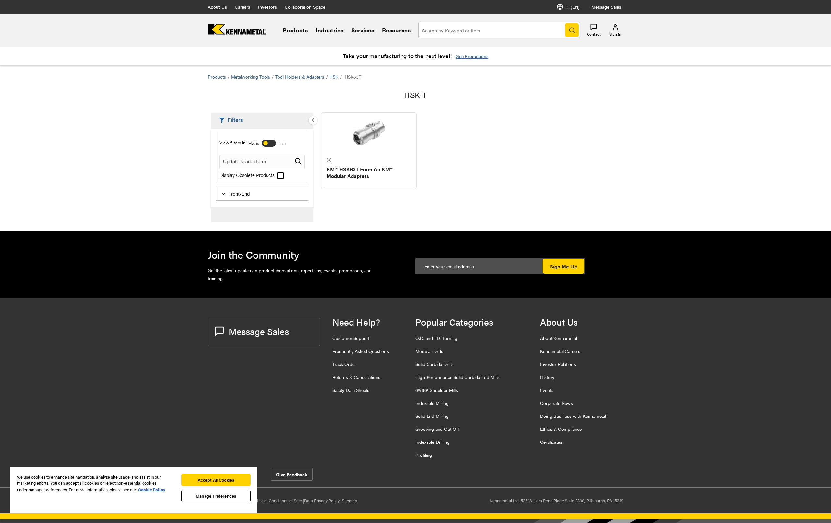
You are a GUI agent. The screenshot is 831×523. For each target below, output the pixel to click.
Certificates (551, 442)
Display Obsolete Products (247, 174)
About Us (217, 7)
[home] (237, 32)
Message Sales (606, 7)
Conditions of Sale (286, 500)
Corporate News (556, 403)
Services (362, 30)
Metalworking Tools (250, 76)
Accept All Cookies (216, 480)
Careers (242, 7)
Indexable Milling (432, 403)
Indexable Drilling (433, 442)
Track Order (344, 364)
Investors (267, 7)
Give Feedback (291, 474)
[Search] (572, 30)
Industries (329, 30)
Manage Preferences (216, 496)
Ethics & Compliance (561, 429)
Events (546, 390)
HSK (333, 76)
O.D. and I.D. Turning (436, 338)
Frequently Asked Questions (360, 351)
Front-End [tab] (239, 193)
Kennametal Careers (560, 351)
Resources (396, 30)
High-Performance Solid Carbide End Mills (458, 377)
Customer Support (350, 338)
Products (295, 30)
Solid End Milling (432, 416)
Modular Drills (429, 351)
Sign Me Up (563, 266)
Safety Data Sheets (350, 390)
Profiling (424, 455)
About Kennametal (558, 338)
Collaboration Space (305, 7)
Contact (594, 34)
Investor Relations (558, 364)
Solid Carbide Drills (434, 364)
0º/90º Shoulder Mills (437, 390)
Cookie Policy (151, 489)
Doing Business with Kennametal (573, 416)
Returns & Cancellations (356, 377)
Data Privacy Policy (322, 500)
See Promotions (472, 56)
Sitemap (349, 500)
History (547, 377)
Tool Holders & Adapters (299, 76)
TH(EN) (572, 7)
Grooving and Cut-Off (437, 429)
